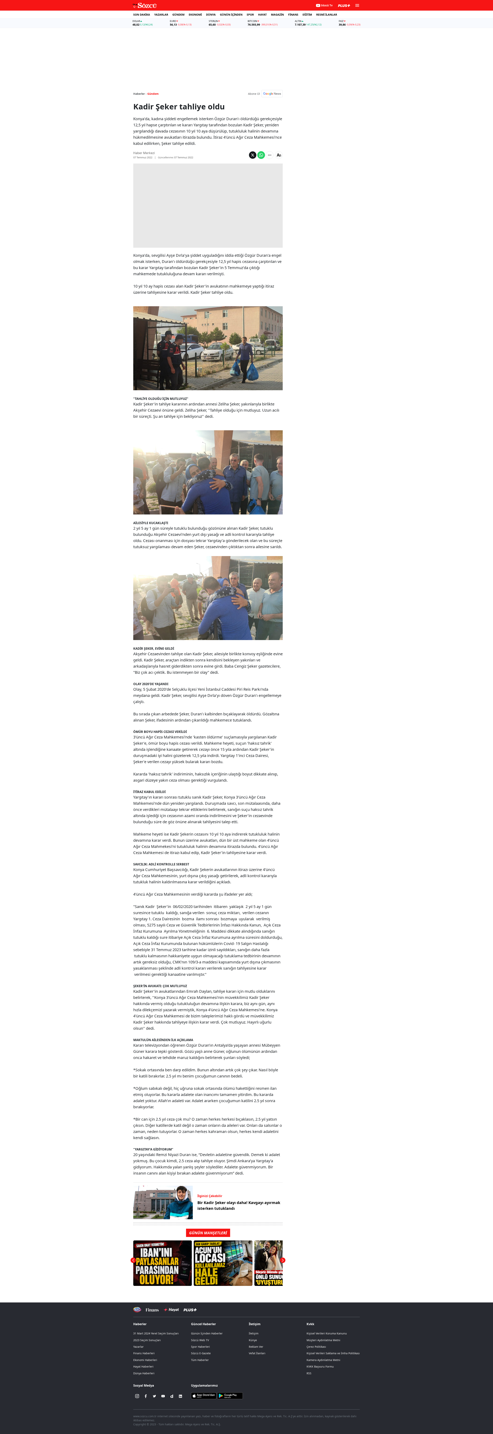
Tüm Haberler (200, 1360)
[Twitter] (154, 1396)
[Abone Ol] (272, 93)
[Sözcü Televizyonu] (137, 1309)
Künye (253, 1340)
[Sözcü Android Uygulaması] (230, 1395)
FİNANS (293, 14)
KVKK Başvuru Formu (320, 1366)
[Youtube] (163, 1396)
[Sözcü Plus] (190, 1309)
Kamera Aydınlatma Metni (323, 1360)
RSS (309, 1373)
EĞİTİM (307, 14)
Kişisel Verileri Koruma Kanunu (327, 1333)
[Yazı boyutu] (279, 155)
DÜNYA (211, 14)
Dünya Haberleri (143, 1373)
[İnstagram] (137, 1396)
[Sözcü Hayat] (171, 1309)
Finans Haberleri (144, 1353)
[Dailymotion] (172, 1396)
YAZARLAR (161, 14)
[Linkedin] (180, 1396)
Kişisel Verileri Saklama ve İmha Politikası (333, 1353)
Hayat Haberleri (143, 1366)
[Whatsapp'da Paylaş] (261, 155)
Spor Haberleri (200, 1346)
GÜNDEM (178, 14)
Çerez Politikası (316, 1346)
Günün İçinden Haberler (207, 1333)
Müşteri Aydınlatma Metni (323, 1340)
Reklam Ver (256, 1346)
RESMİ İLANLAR (326, 14)
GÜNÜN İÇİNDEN (231, 14)
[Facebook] (146, 1396)
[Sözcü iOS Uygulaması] (203, 1395)
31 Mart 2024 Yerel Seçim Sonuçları (156, 1333)
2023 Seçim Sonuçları (147, 1340)
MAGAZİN (277, 14)
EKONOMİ (195, 14)
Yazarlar (138, 1346)
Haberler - (140, 94)
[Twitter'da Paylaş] (253, 155)
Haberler (140, 1324)
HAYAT (262, 14)
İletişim (253, 1333)
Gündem (153, 94)
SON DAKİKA (141, 14)
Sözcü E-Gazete (201, 1353)
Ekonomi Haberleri (145, 1360)
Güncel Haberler (203, 1324)
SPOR (250, 14)
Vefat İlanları (257, 1353)
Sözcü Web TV (200, 1340)
